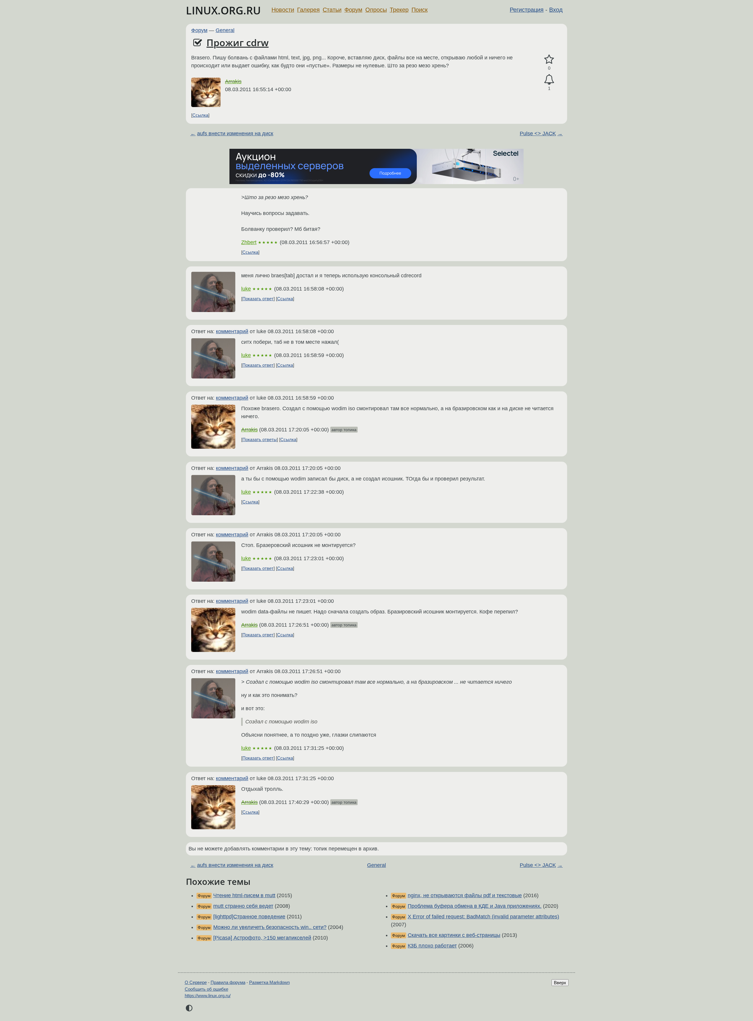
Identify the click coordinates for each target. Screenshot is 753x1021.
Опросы (376, 9)
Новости (282, 9)
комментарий (232, 331)
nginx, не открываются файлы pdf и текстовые (465, 895)
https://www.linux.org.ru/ (208, 995)
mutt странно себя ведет (243, 906)
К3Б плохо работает (432, 946)
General (225, 30)
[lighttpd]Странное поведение (249, 917)
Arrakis (233, 81)
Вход (556, 9)
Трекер (399, 9)
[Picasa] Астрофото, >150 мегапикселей (262, 938)
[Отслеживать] (549, 80)
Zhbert (248, 242)
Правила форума (228, 982)
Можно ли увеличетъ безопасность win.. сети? (269, 927)
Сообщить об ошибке (206, 989)
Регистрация (527, 9)
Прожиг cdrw (237, 42)
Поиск (420, 9)
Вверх (560, 982)
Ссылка (200, 115)
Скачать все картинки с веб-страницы (454, 935)
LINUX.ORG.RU (223, 10)
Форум (353, 9)
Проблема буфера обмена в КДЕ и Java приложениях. (475, 906)
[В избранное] (549, 60)
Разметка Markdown (269, 982)
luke (246, 289)
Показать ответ (258, 298)
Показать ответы (259, 439)
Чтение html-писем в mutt (244, 895)
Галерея (308, 9)
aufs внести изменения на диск (235, 133)
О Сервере (196, 982)
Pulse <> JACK (538, 133)
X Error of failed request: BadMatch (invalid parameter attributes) (483, 917)
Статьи (332, 9)
